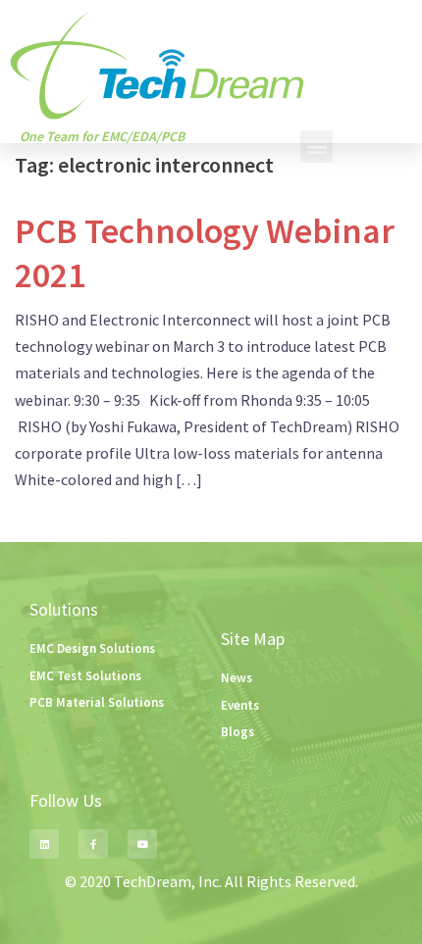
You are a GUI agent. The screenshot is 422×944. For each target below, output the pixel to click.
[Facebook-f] (93, 844)
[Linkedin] (44, 844)
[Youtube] (142, 844)
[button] (316, 146)
